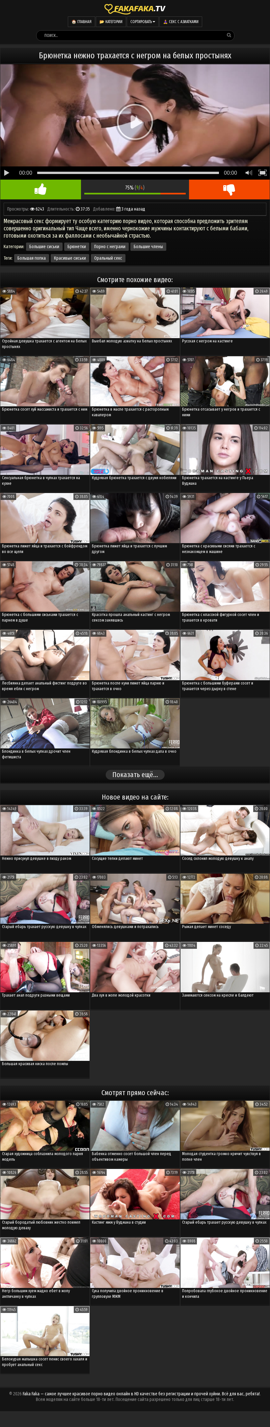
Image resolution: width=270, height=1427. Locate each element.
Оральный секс (108, 258)
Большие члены (148, 246)
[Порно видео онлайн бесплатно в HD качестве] (135, 8)
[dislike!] (229, 189)
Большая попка (31, 258)
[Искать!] (229, 35)
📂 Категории (110, 21)
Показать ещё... (135, 774)
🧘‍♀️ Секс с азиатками (181, 21)
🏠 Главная (81, 21)
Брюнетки (77, 246)
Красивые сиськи (70, 258)
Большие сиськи (44, 246)
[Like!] (40, 189)
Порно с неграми (109, 246)
